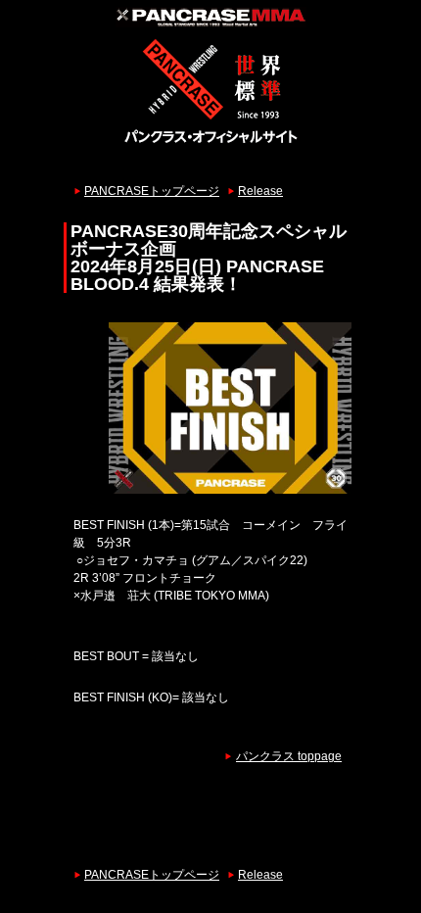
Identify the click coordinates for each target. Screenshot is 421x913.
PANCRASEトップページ (151, 191)
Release (260, 191)
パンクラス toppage (289, 756)
